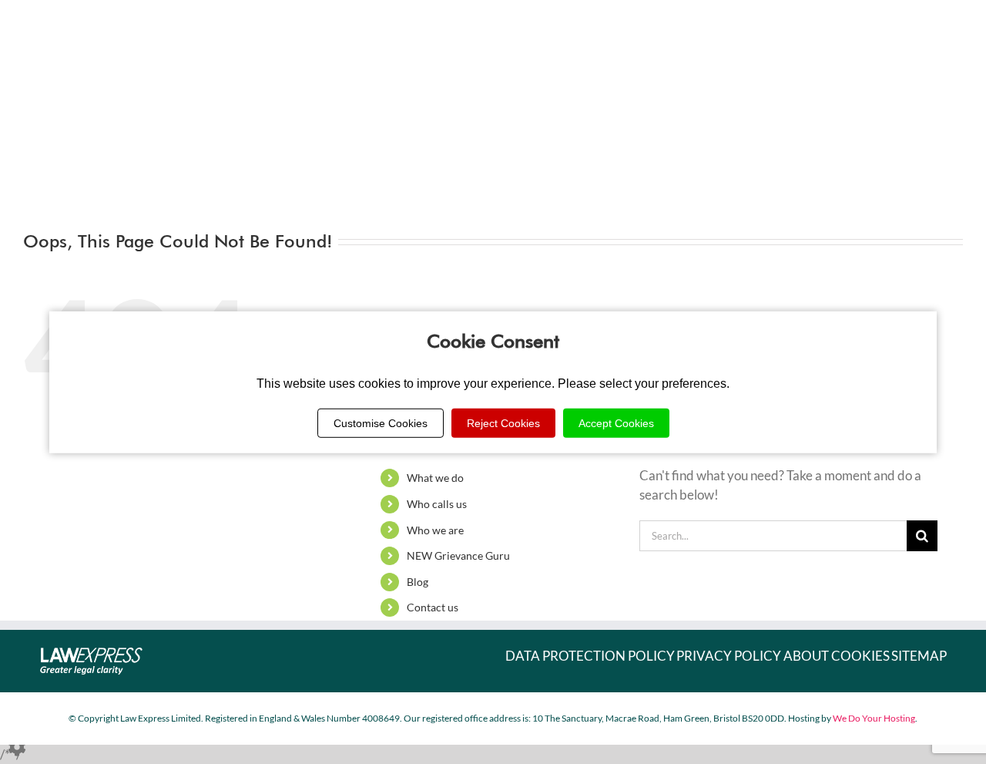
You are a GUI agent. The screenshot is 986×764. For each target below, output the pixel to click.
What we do (435, 477)
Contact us (432, 607)
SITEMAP (919, 656)
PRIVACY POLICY (728, 656)
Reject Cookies (503, 423)
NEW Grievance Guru (458, 555)
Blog (417, 581)
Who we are (435, 530)
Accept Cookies (616, 423)
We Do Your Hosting (874, 718)
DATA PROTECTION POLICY (590, 656)
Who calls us (437, 503)
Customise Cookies (381, 423)
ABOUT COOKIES (836, 656)
